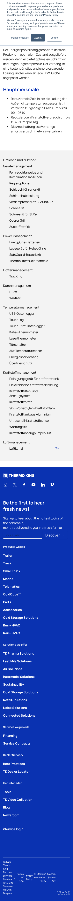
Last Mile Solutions (17, 661)
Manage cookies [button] (20, 37)
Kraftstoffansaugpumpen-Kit (30, 433)
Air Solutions (12, 668)
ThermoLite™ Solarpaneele (28, 260)
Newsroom (11, 815)
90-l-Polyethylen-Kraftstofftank (32, 408)
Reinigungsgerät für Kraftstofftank (34, 378)
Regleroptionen (20, 183)
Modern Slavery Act (51, 877)
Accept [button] (37, 37)
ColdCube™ (12, 594)
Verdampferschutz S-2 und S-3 (31, 202)
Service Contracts (17, 743)
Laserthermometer (22, 338)
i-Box (13, 291)
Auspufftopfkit (19, 226)
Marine (8, 578)
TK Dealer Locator (16, 771)
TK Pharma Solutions (18, 653)
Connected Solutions (19, 715)
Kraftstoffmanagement (19, 372)
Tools (7, 791)
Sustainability (13, 684)
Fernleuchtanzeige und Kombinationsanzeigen (25, 174)
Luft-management (16, 442)
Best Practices (14, 763)
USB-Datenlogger (21, 313)
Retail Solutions (15, 699)
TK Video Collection (17, 799)
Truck (7, 563)
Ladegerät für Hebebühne (27, 248)
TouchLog (16, 319)
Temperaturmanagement (21, 307)
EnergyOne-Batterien (24, 242)
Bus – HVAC (11, 625)
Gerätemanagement (17, 166)
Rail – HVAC (11, 633)
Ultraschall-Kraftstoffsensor (29, 420)
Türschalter (17, 344)
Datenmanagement (17, 285)
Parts (7, 602)
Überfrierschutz (20, 363)
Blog (6, 807)
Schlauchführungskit (24, 189)
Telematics (11, 586)
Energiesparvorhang (23, 357)
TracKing (15, 276)
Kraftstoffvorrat (20, 402)
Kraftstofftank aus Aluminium (30, 414)
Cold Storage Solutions (20, 617)
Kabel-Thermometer (23, 332)
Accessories (12, 609)
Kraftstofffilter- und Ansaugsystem (23, 393)
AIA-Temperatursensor (25, 350)
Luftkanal (34, 448)
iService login (13, 829)
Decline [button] (54, 37)
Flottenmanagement (18, 270)
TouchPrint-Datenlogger (27, 326)
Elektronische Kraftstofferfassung (33, 385)
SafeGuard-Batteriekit (25, 254)
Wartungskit (18, 426)
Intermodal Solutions (19, 676)
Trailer (7, 555)
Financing (10, 735)
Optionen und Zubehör (19, 160)
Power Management (17, 236)
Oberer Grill (17, 220)
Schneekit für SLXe (23, 214)
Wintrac (15, 298)
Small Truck (11, 570)
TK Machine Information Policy (40, 877)
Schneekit (16, 208)
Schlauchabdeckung (24, 195)
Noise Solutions (15, 707)
